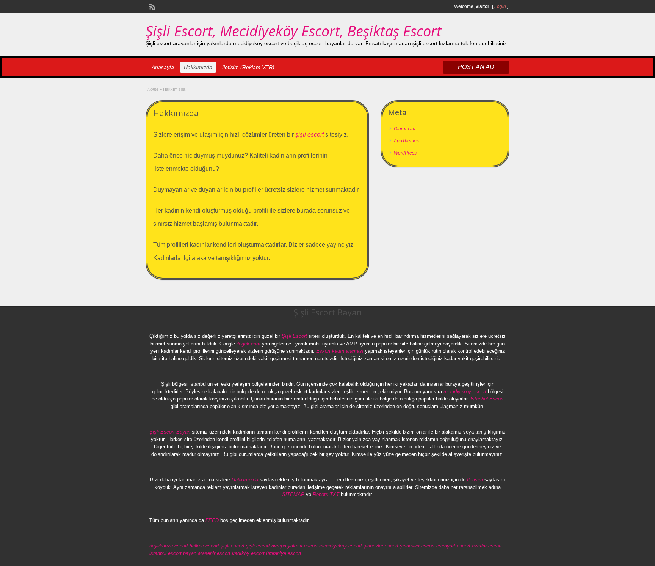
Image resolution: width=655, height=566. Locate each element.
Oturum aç (404, 128)
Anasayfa (163, 67)
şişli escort (309, 134)
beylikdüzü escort (168, 546)
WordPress (405, 153)
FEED (212, 520)
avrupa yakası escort (294, 546)
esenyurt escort (453, 546)
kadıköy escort (248, 553)
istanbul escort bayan (172, 553)
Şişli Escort (294, 336)
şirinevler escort (381, 546)
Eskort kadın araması (340, 351)
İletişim (475, 479)
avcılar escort (487, 546)
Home (152, 89)
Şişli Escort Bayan (169, 432)
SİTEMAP (293, 494)
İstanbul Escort (487, 399)
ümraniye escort (283, 553)
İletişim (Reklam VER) (248, 67)
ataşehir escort (214, 553)
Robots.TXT (326, 494)
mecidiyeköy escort (464, 391)
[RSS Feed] (152, 6)
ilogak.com (248, 344)
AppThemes (406, 140)
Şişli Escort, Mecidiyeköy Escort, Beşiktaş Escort (294, 31)
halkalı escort (204, 546)
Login (500, 6)
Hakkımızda (198, 67)
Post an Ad (476, 67)
